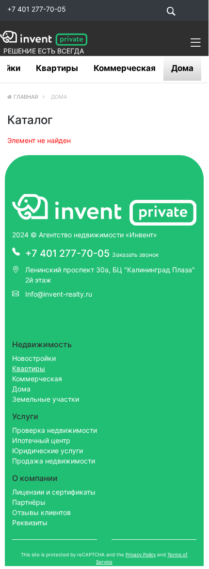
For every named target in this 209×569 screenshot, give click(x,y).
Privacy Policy (141, 554)
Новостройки (34, 358)
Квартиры (57, 68)
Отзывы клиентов (41, 512)
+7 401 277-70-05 (36, 9)
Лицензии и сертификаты (54, 492)
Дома (182, 68)
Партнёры (29, 502)
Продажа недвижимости (53, 461)
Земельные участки (45, 399)
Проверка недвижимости (54, 430)
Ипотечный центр (41, 440)
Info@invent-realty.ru (58, 294)
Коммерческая (125, 68)
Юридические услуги (47, 450)
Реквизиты (30, 522)
